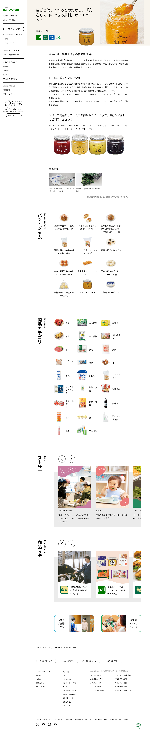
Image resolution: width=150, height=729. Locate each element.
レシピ (6, 39)
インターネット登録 (69, 683)
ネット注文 (15, 29)
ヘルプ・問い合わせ (11, 54)
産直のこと (7, 74)
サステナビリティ (10, 79)
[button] (71, 459)
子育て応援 (66, 705)
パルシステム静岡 (121, 686)
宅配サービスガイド (11, 50)
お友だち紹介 (67, 702)
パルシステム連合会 (43, 719)
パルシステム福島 (121, 683)
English (126, 719)
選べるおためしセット (90, 661)
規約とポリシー (115, 719)
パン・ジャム (57, 647)
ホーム (38, 647)
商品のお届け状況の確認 (13, 34)
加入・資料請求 (9, 20)
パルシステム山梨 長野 (123, 675)
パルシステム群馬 (121, 679)
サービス (65, 687)
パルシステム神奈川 (96, 679)
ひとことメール (67, 698)
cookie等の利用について (98, 719)
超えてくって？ (13, 115)
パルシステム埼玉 (95, 686)
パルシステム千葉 (95, 683)
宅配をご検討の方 (10, 15)
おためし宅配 (112, 661)
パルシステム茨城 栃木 (96, 690)
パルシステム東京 (95, 675)
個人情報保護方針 (81, 719)
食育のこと (7, 70)
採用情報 (69, 719)
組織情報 (6, 90)
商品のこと (7, 66)
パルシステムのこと (11, 62)
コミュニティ (8, 43)
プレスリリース (9, 94)
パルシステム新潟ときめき (124, 690)
